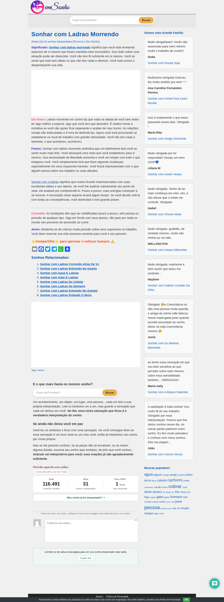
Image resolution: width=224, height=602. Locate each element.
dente (148, 492)
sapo (156, 513)
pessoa (152, 507)
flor (188, 492)
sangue (148, 513)
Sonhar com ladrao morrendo (69, 47)
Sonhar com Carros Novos (165, 454)
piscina (163, 508)
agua (148, 474)
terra (162, 513)
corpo (184, 487)
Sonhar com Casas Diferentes (167, 250)
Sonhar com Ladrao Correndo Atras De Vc (69, 264)
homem (176, 497)
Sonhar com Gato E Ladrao (59, 277)
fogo (146, 497)
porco (169, 508)
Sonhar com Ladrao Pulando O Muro (66, 295)
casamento (148, 487)
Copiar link (85, 558)
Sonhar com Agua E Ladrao (59, 273)
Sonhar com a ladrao (45, 182)
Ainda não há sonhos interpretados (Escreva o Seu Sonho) (65, 41)
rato (174, 508)
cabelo (162, 480)
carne (186, 480)
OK (186, 600)
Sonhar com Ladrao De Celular (61, 282)
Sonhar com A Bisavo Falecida (168, 392)
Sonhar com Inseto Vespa (165, 174)
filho (177, 492)
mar (185, 497)
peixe (178, 501)
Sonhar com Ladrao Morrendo (75, 34)
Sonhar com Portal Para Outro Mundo (167, 101)
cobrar (175, 486)
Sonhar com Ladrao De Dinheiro (62, 286)
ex (164, 492)
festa (168, 492)
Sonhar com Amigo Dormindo (167, 138)
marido (148, 502)
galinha (153, 497)
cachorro (175, 480)
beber (189, 474)
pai (172, 502)
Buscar (146, 20)
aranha (181, 475)
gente (167, 497)
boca (154, 480)
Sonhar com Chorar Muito (165, 214)
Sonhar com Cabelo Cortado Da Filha (169, 288)
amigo (173, 474)
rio (178, 508)
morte (162, 501)
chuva (165, 487)
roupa (185, 508)
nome (168, 502)
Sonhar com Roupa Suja (164, 63)
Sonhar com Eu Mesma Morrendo (163, 345)
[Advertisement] (85, 93)
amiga (166, 475)
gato (160, 497)
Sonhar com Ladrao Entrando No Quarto (68, 268)
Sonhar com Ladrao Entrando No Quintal (68, 290)
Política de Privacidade (117, 596)
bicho (147, 480)
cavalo (157, 487)
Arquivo (99, 596)
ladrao (41, 370)
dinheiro (157, 492)
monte (155, 502)
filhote (183, 492)
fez (173, 492)
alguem (158, 474)
